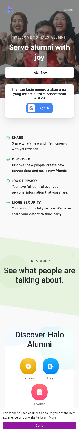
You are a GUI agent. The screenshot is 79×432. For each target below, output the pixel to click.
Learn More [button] (48, 417)
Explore (28, 378)
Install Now (39, 72)
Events (39, 404)
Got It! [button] (39, 425)
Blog (50, 378)
